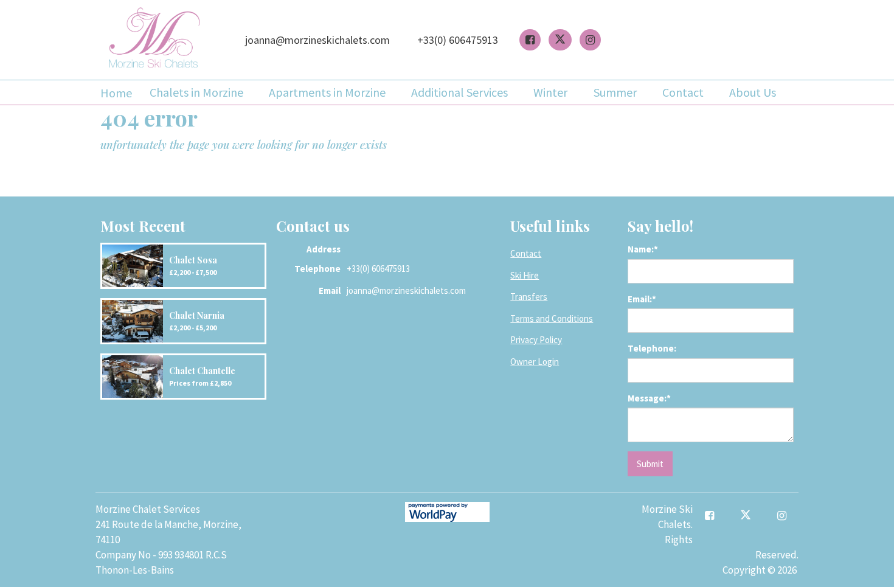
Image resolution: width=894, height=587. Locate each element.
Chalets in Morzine (196, 92)
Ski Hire (524, 275)
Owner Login (534, 361)
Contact (683, 92)
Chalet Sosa (193, 260)
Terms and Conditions (551, 318)
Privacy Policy (536, 340)
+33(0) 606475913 (457, 40)
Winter (550, 92)
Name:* (643, 249)
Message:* (649, 398)
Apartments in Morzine (327, 92)
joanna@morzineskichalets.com (317, 40)
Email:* (642, 299)
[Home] (154, 40)
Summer (615, 92)
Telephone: (652, 348)
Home (116, 92)
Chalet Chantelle (202, 371)
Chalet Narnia (196, 315)
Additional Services (459, 92)
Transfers (528, 296)
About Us (752, 92)
